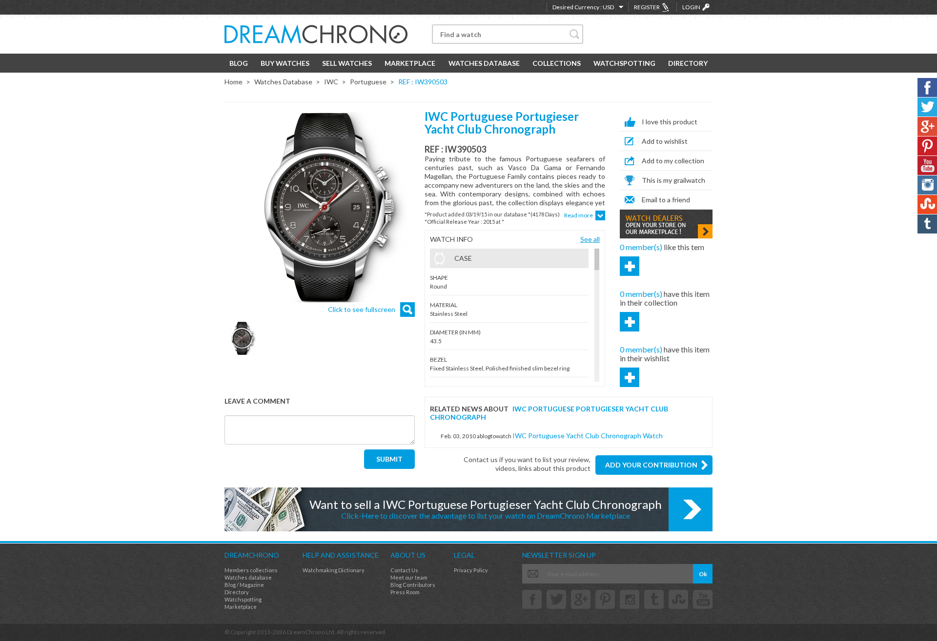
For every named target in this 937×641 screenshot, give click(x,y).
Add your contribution (651, 465)
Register (647, 7)
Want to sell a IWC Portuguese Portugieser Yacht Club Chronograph (485, 508)
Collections (556, 63)
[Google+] (581, 599)
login (691, 7)
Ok (703, 574)
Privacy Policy (471, 570)
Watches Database (484, 63)
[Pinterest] (605, 599)
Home (233, 82)
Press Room (405, 592)
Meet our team (409, 577)
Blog (238, 63)
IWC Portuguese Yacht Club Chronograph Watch (587, 435)
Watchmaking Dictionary (334, 570)
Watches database (248, 577)
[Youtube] (703, 599)
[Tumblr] (654, 599)
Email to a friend (666, 199)
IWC (331, 82)
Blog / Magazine (244, 585)
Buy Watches (285, 63)
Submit (389, 459)
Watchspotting (624, 63)
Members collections (251, 570)
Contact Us (404, 570)
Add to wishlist (665, 141)
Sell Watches (347, 63)
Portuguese (368, 82)
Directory (688, 63)
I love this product (669, 121)
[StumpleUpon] (678, 599)
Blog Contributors (412, 585)
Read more (578, 215)
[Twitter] (556, 599)
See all (590, 239)
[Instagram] (629, 599)
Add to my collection (673, 160)
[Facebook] (532, 599)
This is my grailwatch (673, 180)
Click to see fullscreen (361, 309)
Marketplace (410, 63)
